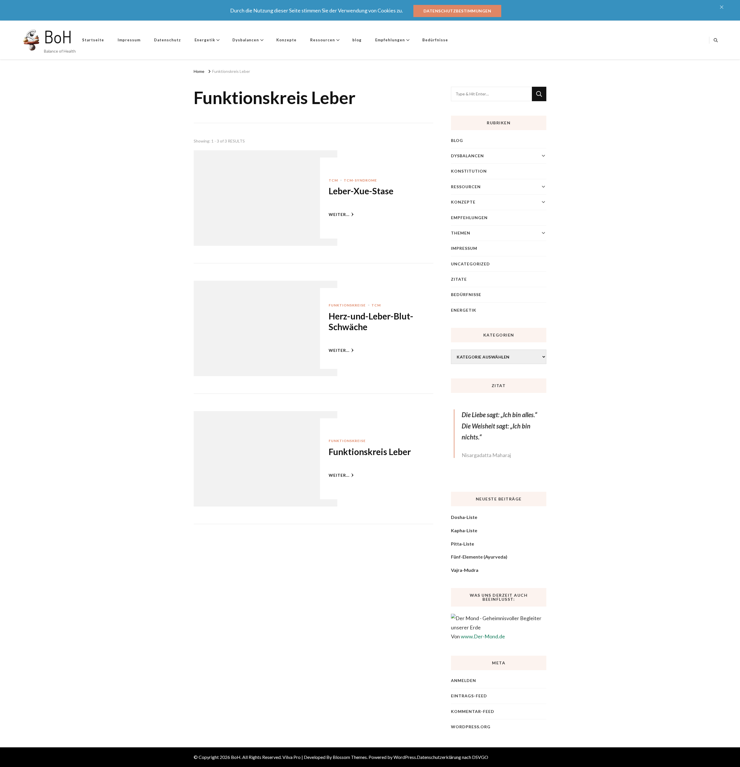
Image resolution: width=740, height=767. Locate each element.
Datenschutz (167, 40)
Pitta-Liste (462, 543)
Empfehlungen (390, 40)
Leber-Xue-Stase (361, 191)
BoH (58, 36)
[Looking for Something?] (491, 94)
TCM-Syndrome (360, 180)
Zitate (459, 279)
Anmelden (463, 680)
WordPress (404, 757)
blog (357, 40)
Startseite (93, 40)
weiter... (339, 214)
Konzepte (286, 40)
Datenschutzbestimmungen (457, 10)
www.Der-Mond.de (483, 636)
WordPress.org (471, 726)
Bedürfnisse (435, 40)
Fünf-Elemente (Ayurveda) (479, 556)
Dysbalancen (245, 40)
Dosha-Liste (464, 517)
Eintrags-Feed (469, 695)
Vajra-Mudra (464, 570)
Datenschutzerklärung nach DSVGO (452, 757)
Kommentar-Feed (472, 711)
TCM (333, 180)
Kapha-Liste (464, 530)
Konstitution (469, 171)
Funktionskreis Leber (370, 451)
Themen (460, 232)
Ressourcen (322, 40)
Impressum (129, 40)
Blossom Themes (350, 757)
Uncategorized (470, 263)
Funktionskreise (347, 305)
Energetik (205, 40)
